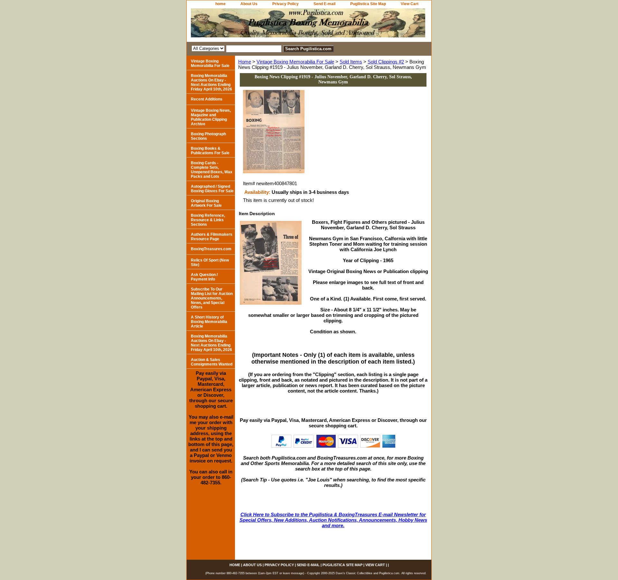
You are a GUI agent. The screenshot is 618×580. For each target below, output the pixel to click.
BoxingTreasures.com (211, 249)
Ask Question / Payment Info (204, 276)
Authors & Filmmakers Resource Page (211, 236)
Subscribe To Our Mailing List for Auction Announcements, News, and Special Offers (212, 298)
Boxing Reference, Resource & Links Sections (208, 220)
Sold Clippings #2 (386, 61)
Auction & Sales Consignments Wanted (211, 361)
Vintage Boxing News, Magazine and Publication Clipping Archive (211, 117)
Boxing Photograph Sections (208, 136)
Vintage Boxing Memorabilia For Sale (295, 61)
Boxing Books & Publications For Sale (210, 150)
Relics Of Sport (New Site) (210, 262)
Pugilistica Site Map (368, 4)
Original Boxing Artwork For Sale (206, 203)
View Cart (409, 4)
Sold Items (351, 61)
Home (244, 61)
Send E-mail (324, 4)
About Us (249, 4)
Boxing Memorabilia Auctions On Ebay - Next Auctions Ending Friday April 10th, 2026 (211, 82)
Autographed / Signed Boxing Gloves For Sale (212, 188)
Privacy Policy (285, 4)
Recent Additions (206, 99)
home (220, 4)
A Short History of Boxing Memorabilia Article (209, 321)
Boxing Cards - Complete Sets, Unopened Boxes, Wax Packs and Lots (211, 170)
